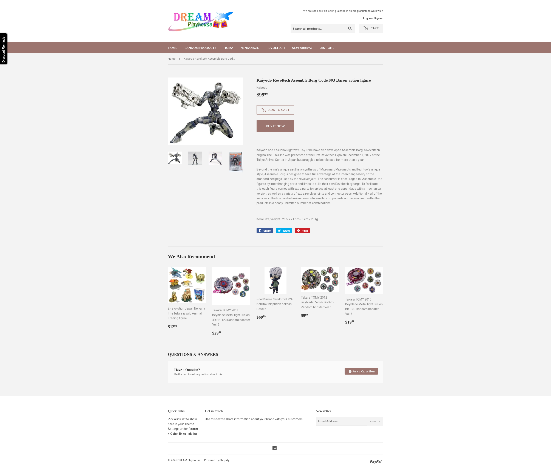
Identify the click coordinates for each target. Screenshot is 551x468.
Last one (326, 48)
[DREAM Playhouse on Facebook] (274, 448)
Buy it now (275, 126)
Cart (374, 28)
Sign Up (375, 421)
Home (172, 48)
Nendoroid (250, 48)
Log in (367, 18)
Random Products (200, 48)
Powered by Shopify (216, 460)
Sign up (378, 18)
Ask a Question (363, 371)
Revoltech (276, 48)
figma (228, 48)
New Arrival (302, 48)
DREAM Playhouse (189, 460)
